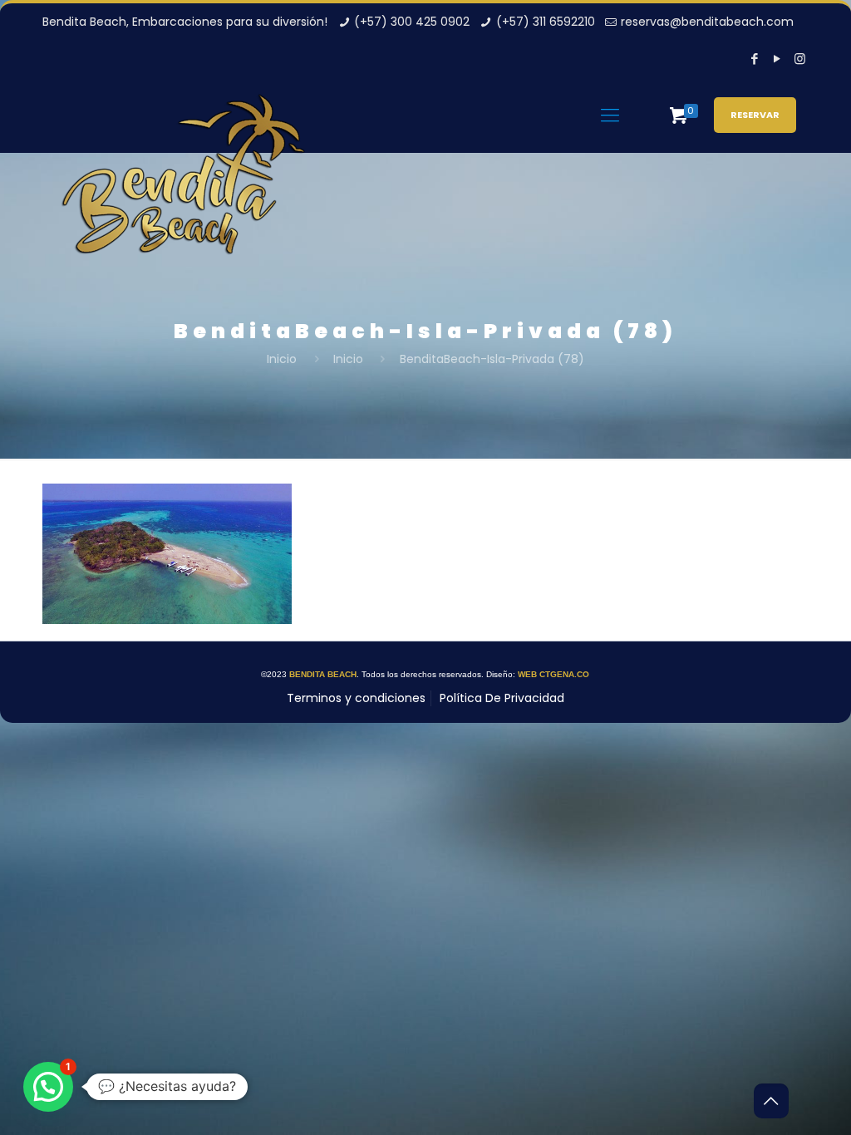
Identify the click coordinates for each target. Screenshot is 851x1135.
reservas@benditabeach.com (707, 21)
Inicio (282, 359)
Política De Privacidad (502, 698)
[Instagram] (800, 58)
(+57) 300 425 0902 (412, 21)
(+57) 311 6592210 (545, 21)
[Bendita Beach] (183, 188)
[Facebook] (755, 58)
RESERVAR (755, 114)
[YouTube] (777, 58)
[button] (48, 1087)
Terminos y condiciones (356, 698)
